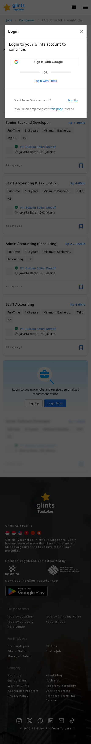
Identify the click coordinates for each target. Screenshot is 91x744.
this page (56, 109)
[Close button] (81, 31)
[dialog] (46, 71)
